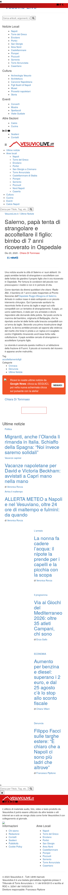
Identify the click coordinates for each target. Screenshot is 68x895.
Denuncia (13, 368)
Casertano (48, 865)
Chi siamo (14, 830)
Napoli (16, 156)
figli (19, 359)
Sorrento (17, 181)
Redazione (14, 833)
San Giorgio (49, 843)
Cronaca (13, 365)
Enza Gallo (41, 639)
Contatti (15, 137)
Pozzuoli (17, 185)
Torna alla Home (34, 410)
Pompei (16, 178)
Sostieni (15, 134)
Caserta (17, 191)
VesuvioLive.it (11, 213)
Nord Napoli (19, 188)
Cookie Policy (15, 846)
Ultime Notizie (27, 213)
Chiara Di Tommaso (30, 253)
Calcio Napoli (12, 204)
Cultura (10, 194)
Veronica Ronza (15, 486)
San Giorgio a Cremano (24, 169)
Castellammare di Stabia (25, 175)
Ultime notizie (13, 150)
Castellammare (50, 849)
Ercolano (17, 162)
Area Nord (48, 846)
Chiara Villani (42, 708)
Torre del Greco (20, 159)
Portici (16, 166)
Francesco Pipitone (46, 773)
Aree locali (11, 153)
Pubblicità (13, 843)
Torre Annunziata (21, 172)
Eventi (9, 200)
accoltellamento (10, 359)
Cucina (9, 197)
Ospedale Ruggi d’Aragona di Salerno (37, 295)
